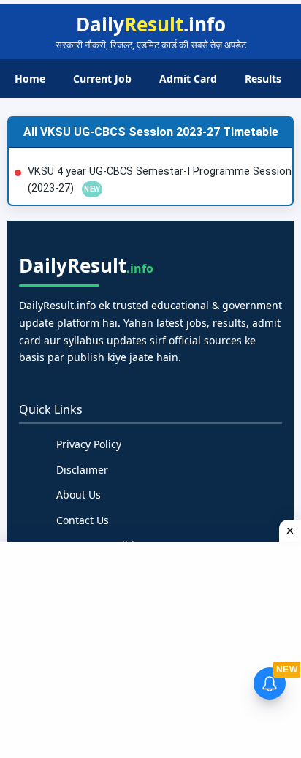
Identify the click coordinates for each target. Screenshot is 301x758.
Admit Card (188, 79)
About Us (78, 494)
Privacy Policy (88, 444)
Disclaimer (82, 470)
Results (263, 79)
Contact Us (82, 520)
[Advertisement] (152, 647)
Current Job (102, 79)
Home (30, 79)
